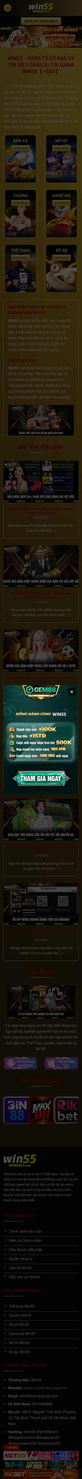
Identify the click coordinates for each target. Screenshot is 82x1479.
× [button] (71, 691)
